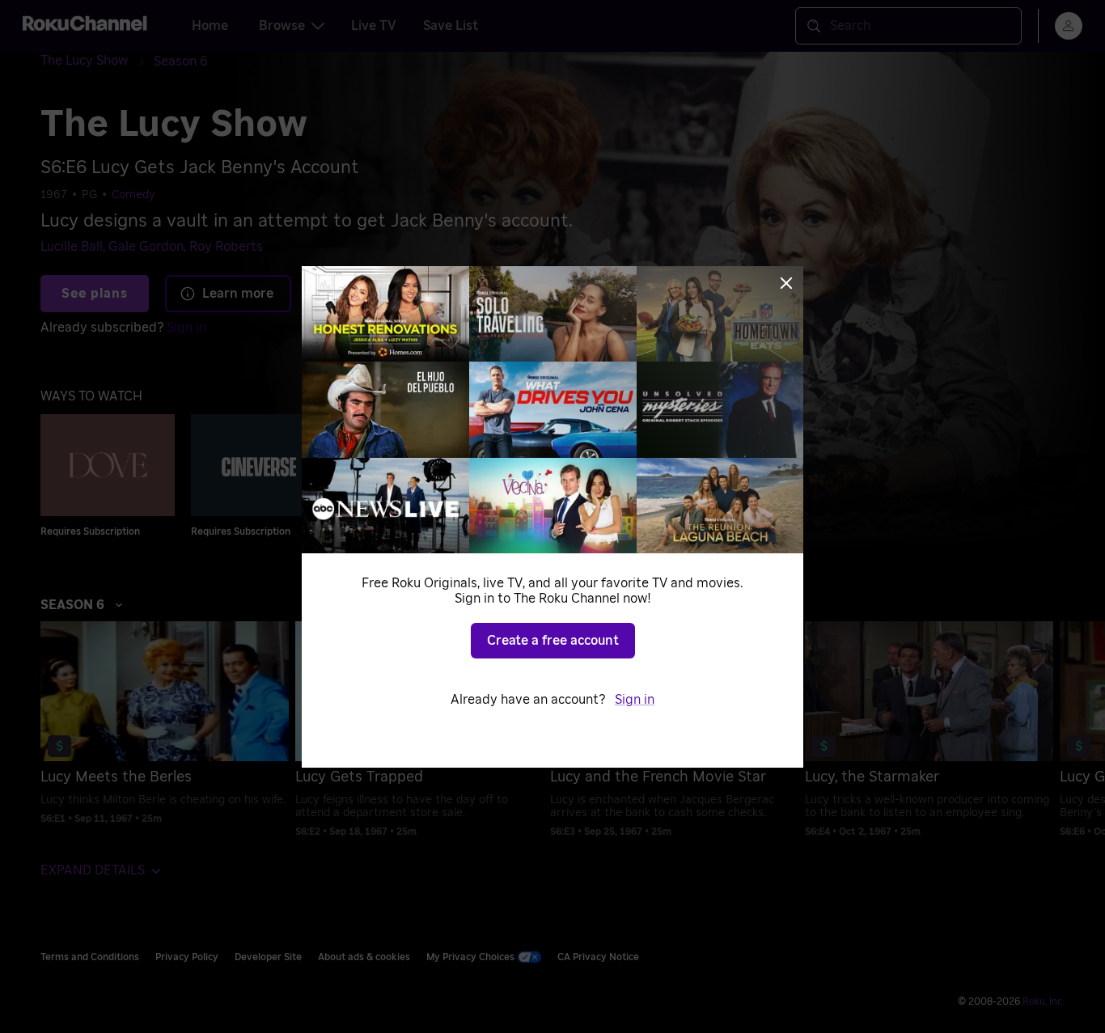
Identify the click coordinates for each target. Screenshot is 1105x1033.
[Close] (786, 283)
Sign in (634, 699)
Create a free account (553, 640)
